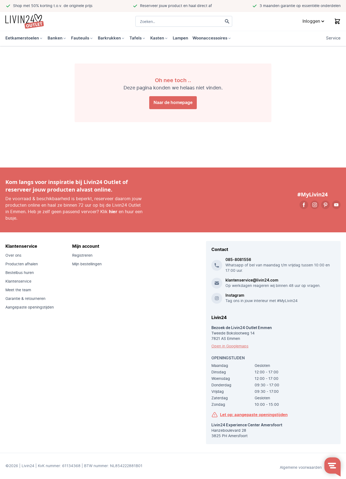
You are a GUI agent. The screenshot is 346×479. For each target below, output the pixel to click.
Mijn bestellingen (87, 264)
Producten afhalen (21, 264)
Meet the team (18, 290)
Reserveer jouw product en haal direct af (176, 6)
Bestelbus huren (19, 273)
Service (333, 38)
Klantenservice (18, 281)
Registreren (82, 255)
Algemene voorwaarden (301, 468)
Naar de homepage (173, 103)
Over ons (13, 255)
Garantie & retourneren (25, 299)
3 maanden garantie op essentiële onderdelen (300, 6)
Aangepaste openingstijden (29, 307)
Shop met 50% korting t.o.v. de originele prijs (52, 6)
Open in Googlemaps (229, 346)
